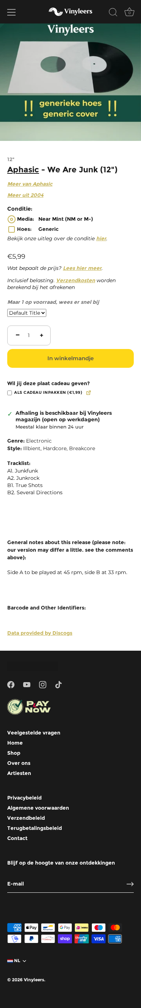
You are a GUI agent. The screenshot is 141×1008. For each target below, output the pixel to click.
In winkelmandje (70, 358)
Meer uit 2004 (25, 195)
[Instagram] (42, 684)
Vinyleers (34, 979)
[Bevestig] (130, 884)
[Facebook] (10, 684)
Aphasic (23, 169)
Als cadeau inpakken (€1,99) (48, 392)
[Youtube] (26, 684)
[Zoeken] (113, 13)
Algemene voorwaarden (38, 808)
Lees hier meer (82, 268)
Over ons (18, 763)
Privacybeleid (24, 797)
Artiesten (19, 773)
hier (101, 238)
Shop (13, 753)
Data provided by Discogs (39, 633)
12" (10, 159)
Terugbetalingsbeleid (34, 828)
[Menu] (12, 12)
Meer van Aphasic (29, 184)
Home (15, 743)
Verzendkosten (75, 280)
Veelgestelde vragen (33, 732)
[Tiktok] (58, 684)
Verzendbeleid (26, 818)
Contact (17, 838)
